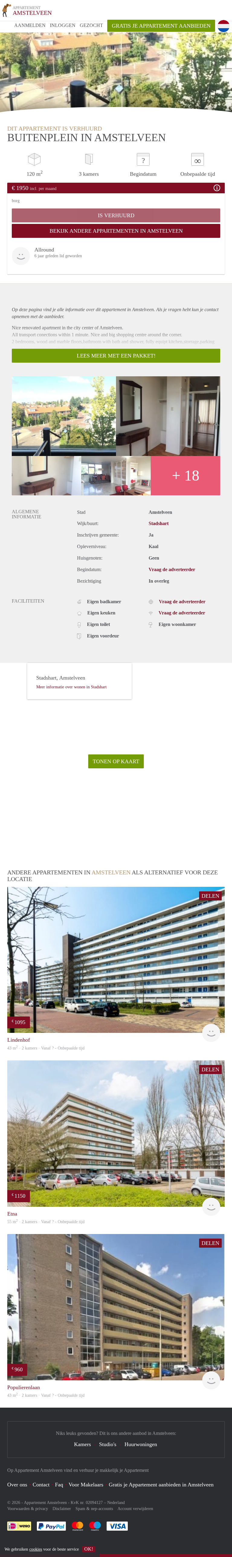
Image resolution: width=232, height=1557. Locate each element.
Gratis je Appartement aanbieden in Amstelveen (161, 1485)
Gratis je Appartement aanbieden (161, 26)
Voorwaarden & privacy (27, 1508)
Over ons (17, 1485)
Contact (41, 1485)
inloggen (63, 25)
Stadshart (159, 523)
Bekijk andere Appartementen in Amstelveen (116, 231)
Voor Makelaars (86, 1485)
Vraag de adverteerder (172, 569)
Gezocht (91, 25)
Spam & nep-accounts (94, 1508)
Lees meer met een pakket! (116, 356)
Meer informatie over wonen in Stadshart (71, 687)
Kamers (82, 1444)
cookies (35, 1549)
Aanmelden (30, 25)
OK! (88, 1549)
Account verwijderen (135, 1508)
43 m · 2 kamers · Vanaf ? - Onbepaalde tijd (46, 1395)
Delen (210, 896)
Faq (59, 1485)
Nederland (116, 1502)
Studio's (107, 1444)
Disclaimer (62, 1508)
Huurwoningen (140, 1444)
